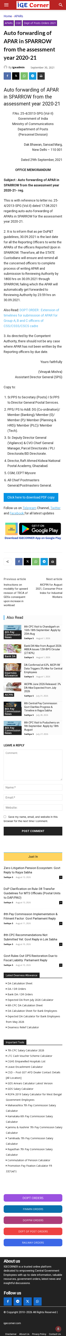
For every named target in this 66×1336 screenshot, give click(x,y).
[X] (15, 76)
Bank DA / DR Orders (20, 994)
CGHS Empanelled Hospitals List (26, 1061)
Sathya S (29, 638)
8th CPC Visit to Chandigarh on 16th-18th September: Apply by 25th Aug (42, 630)
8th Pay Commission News (13, 634)
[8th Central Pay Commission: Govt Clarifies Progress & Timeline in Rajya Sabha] (12, 706)
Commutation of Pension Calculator (28, 1160)
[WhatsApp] (24, 76)
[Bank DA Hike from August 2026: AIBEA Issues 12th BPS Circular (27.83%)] (12, 648)
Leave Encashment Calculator (25, 1067)
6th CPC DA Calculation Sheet (25, 1005)
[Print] (41, 76)
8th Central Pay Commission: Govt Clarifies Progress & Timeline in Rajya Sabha (41, 707)
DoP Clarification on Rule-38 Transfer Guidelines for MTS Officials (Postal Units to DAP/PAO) (32, 893)
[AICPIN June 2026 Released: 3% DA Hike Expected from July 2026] (12, 686)
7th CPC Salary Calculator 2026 (25, 1050)
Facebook (17, 513)
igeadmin (18, 67)
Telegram (29, 508)
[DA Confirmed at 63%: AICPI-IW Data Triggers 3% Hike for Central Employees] (12, 667)
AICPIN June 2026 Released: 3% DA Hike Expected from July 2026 (42, 688)
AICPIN (9, 694)
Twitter (55, 508)
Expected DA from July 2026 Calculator (30, 1000)
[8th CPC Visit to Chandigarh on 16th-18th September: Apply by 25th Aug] (12, 629)
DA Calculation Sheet (19, 983)
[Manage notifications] (58, 1329)
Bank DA (10, 656)
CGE (18, 23)
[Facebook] (7, 76)
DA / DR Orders (16, 989)
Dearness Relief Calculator (23, 1027)
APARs (18, 16)
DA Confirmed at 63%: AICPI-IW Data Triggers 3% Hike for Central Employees (43, 668)
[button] (6, 5)
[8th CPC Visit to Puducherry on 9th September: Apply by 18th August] (12, 725)
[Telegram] (32, 76)
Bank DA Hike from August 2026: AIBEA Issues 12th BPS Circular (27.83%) (43, 649)
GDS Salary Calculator (20, 1089)
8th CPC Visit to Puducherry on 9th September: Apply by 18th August (41, 726)
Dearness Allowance (11, 674)
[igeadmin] (6, 67)
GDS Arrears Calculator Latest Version (30, 1083)
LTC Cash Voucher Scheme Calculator (29, 1056)
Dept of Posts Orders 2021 (40, 23)
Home (8, 16)
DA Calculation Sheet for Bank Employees (32, 1011)
